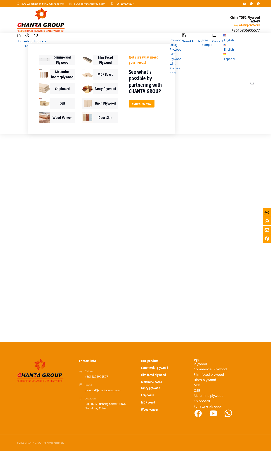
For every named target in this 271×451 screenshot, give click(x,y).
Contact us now (141, 103)
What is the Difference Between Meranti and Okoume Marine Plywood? (133, 196)
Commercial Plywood (62, 60)
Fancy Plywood (105, 88)
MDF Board (105, 74)
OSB (62, 103)
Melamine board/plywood (62, 74)
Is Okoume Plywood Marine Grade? (204, 193)
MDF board (148, 402)
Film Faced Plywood (105, 60)
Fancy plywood (150, 388)
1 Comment (142, 214)
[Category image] (44, 59)
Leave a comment (71, 208)
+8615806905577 (125, 3)
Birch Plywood (105, 103)
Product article (39, 203)
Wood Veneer (62, 117)
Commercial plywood (154, 367)
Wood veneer (149, 409)
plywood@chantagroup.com (89, 3)
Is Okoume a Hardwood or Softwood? (53, 193)
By (63, 203)
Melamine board (151, 382)
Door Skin (105, 117)
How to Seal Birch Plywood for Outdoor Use (206, 272)
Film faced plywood (153, 375)
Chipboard (62, 88)
